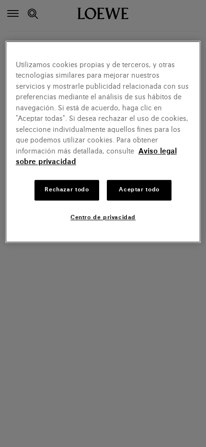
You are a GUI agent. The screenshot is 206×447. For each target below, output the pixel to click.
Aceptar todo (139, 190)
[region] (103, 142)
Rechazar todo (67, 190)
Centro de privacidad (103, 218)
